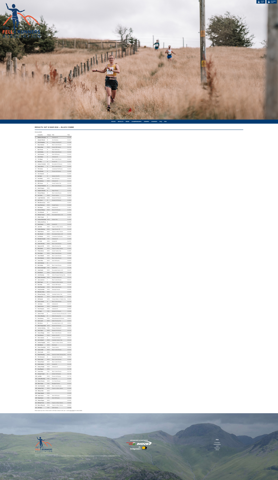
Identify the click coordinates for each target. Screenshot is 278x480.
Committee (217, 442)
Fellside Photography (103, 455)
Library (217, 449)
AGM (217, 446)
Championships (136, 121)
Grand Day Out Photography (89, 455)
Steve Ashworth (111, 455)
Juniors (146, 121)
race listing (72, 410)
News (127, 121)
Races (113, 121)
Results (120, 121)
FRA (165, 121)
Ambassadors (217, 444)
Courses (154, 121)
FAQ (160, 121)
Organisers (217, 448)
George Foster (63, 455)
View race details (38, 131)
